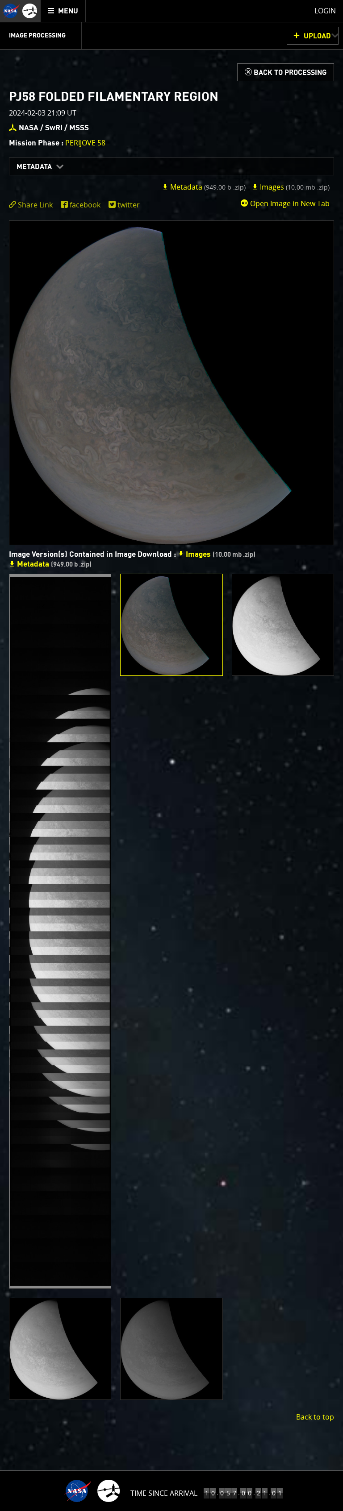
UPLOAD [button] (317, 36)
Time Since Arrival (163, 1493)
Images (294, 187)
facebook (85, 205)
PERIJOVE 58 (85, 143)
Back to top (315, 1416)
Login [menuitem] (325, 11)
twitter (128, 205)
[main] (171, 755)
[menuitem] (63, 11)
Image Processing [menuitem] (37, 36)
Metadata (34, 166)
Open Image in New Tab (289, 203)
